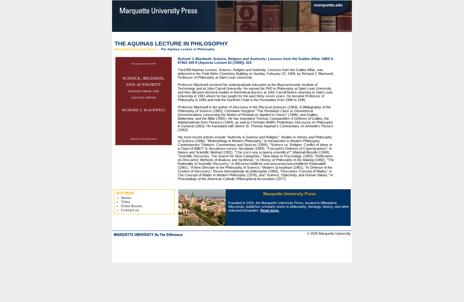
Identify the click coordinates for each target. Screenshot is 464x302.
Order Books (131, 206)
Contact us (130, 210)
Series (126, 198)
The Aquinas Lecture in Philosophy (188, 49)
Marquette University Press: (136, 49)
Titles (125, 202)
